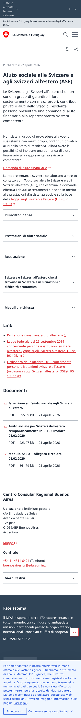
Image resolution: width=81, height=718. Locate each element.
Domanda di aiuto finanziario (25, 168)
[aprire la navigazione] (75, 34)
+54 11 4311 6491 (16, 560)
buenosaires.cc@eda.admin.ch (25, 565)
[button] (74, 632)
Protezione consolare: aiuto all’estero (35, 335)
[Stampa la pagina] (67, 49)
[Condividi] (76, 49)
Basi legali (20, 703)
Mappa (8, 543)
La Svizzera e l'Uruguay (28, 35)
